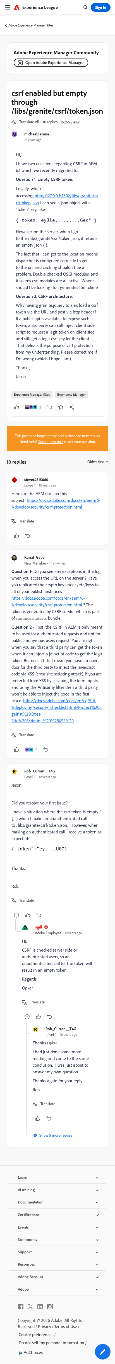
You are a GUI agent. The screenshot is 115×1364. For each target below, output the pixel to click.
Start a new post (50, 441)
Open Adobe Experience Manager (54, 62)
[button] (29, 122)
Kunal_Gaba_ (35, 557)
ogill (38, 927)
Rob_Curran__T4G (39, 771)
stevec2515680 (36, 479)
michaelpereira (36, 134)
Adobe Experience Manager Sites (30, 25)
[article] (57, 508)
